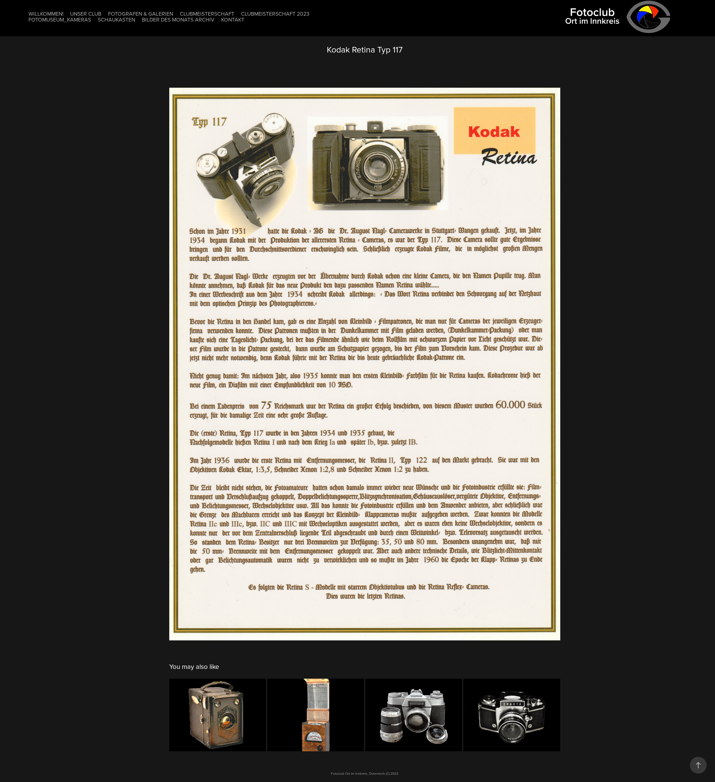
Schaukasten (116, 19)
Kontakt (232, 19)
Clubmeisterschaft (207, 13)
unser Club (85, 13)
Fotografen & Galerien (140, 13)
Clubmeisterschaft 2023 (275, 13)
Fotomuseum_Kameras (59, 19)
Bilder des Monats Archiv (178, 19)
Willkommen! (45, 13)
